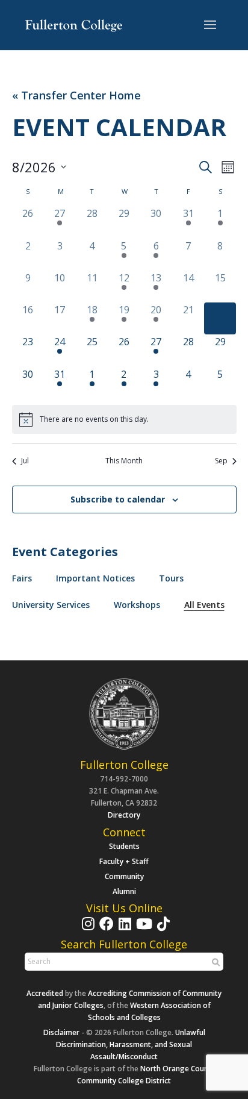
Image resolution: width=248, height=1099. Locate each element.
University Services (51, 604)
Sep (221, 461)
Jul (25, 461)
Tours (171, 578)
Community (124, 876)
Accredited (44, 993)
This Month (124, 461)
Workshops (137, 604)
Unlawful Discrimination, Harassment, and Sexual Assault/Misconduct (130, 1044)
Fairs (22, 578)
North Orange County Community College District (146, 1074)
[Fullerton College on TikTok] (162, 929)
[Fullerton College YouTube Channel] (142, 929)
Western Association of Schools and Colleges (149, 1011)
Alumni (124, 891)
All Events (204, 604)
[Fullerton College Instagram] (87, 929)
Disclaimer (61, 1032)
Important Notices (95, 578)
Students (124, 846)
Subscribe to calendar (117, 499)
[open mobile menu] (210, 25)
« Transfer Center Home (76, 95)
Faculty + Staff (124, 861)
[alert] (124, 419)
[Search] (214, 962)
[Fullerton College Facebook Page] (105, 929)
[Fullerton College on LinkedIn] (123, 929)
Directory (124, 815)
